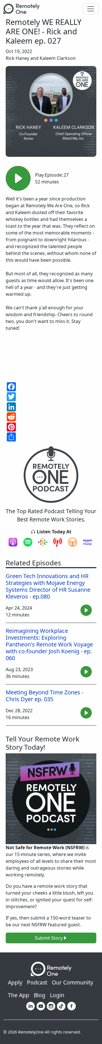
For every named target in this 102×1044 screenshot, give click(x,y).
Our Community (72, 982)
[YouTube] (41, 1006)
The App (18, 995)
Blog (39, 995)
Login (57, 995)
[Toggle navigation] (91, 8)
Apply (15, 982)
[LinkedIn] (30, 1006)
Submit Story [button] (49, 938)
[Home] (23, 9)
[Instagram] (51, 1006)
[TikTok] (61, 1006)
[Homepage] (51, 968)
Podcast (37, 982)
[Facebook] (71, 1006)
